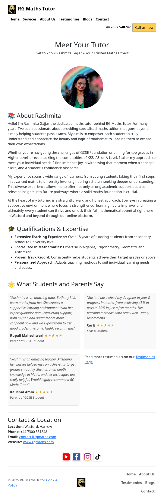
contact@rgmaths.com (37, 436)
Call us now (144, 27)
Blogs (87, 19)
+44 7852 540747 (117, 27)
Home (14, 19)
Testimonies (69, 19)
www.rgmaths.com (38, 442)
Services (30, 19)
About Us (48, 19)
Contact (102, 19)
